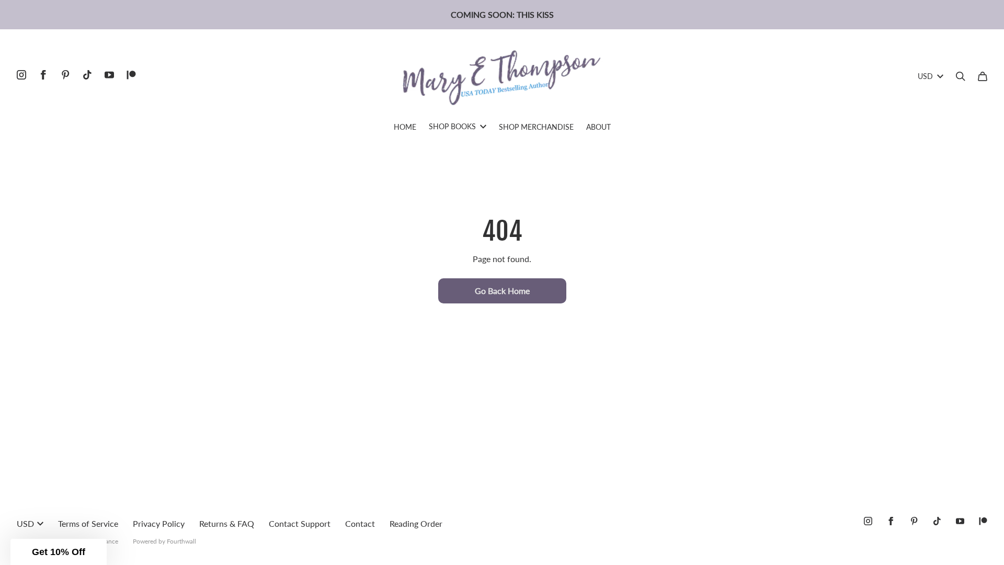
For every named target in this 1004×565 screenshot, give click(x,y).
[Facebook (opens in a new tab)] (43, 75)
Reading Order (416, 523)
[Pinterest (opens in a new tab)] (65, 75)
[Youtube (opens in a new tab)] (109, 75)
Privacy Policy (159, 523)
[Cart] (982, 76)
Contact (360, 523)
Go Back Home (502, 291)
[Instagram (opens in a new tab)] (21, 75)
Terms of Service (88, 523)
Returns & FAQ (226, 523)
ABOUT (598, 126)
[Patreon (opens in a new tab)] (131, 75)
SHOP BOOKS (452, 126)
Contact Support (299, 523)
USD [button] (925, 76)
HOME (405, 126)
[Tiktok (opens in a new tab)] (87, 75)
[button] (58, 552)
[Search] (960, 76)
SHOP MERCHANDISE (536, 126)
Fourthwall (181, 541)
